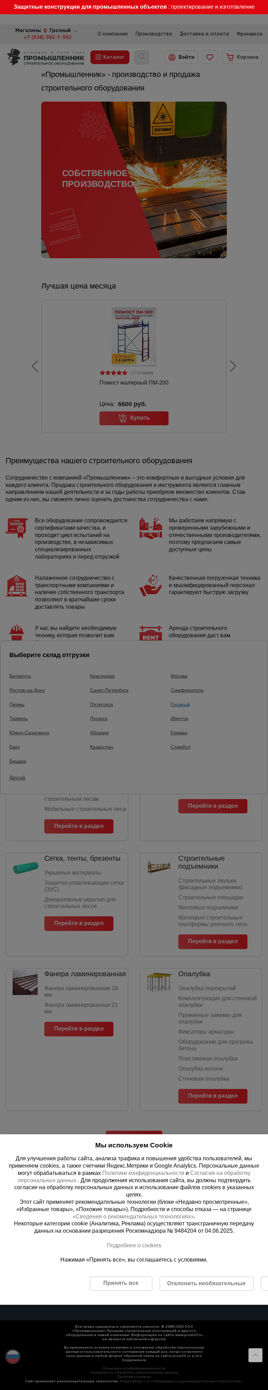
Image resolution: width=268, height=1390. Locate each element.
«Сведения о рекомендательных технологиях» (133, 1216)
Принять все (121, 1283)
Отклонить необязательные (206, 1283)
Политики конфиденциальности (143, 1173)
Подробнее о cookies (134, 1245)
